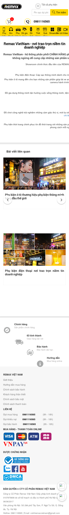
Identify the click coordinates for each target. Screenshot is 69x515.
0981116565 (28, 414)
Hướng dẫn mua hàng (14, 384)
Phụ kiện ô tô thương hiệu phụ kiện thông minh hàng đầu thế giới (34, 196)
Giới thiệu (8, 379)
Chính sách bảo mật (13, 399)
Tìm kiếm (61, 12)
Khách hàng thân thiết (14, 394)
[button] (7, 199)
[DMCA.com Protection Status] (34, 477)
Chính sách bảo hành (14, 389)
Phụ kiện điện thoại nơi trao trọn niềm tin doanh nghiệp (34, 272)
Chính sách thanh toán (14, 404)
